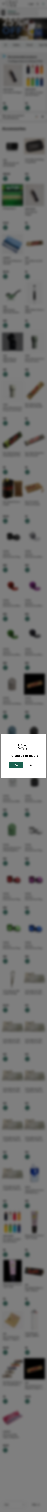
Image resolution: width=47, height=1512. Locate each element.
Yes (16, 765)
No (31, 765)
